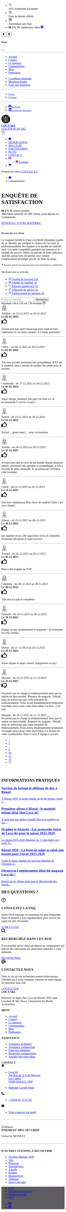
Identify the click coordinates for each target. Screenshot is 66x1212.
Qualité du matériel (24, 282)
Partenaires (14, 72)
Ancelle (12, 1169)
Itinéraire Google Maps (21, 1087)
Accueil (12, 56)
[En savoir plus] (42, 27)
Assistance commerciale (21, 1047)
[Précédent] (3, 34)
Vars (10, 1160)
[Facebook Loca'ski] (9, 1204)
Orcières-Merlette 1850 (21, 1156)
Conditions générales (20, 78)
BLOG (12, 151)
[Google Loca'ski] (9, 1207)
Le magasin (14, 63)
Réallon (12, 1172)
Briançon (13, 1163)
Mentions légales (17, 81)
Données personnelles (20, 1191)
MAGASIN (15, 145)
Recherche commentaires (22, 1053)
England (23, 162)
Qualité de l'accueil (24, 279)
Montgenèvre (15, 1175)
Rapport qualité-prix (24, 286)
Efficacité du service (24, 289)
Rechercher (42, 299)
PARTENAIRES (18, 148)
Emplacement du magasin (27, 293)
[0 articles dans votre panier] (9, 165)
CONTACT (15, 155)
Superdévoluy (16, 1166)
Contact (12, 59)
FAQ (11, 1197)
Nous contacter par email (22, 1112)
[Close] (2, 49)
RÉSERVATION (18, 142)
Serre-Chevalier (17, 1182)
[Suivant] (9, 34)
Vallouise (13, 1179)
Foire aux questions (19, 84)
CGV (11, 1188)
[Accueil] (9, 139)
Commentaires (16, 66)
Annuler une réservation (21, 1056)
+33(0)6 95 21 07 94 (20, 1099)
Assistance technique (20, 1043)
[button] (9, 158)
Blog (11, 69)
